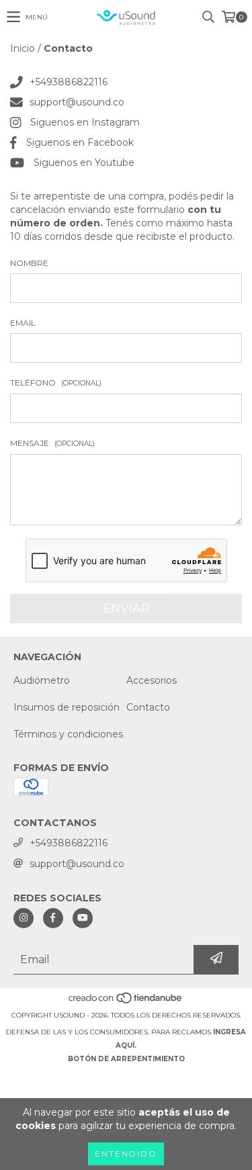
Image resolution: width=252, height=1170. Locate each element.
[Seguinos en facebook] (53, 918)
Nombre (29, 263)
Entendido (126, 1154)
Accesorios (151, 680)
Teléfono (55, 382)
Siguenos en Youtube (84, 162)
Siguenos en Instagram (85, 122)
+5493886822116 (69, 82)
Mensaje (52, 443)
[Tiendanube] (126, 1001)
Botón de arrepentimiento (126, 1058)
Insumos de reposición (66, 707)
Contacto (148, 707)
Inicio (22, 48)
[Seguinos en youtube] (83, 918)
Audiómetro (41, 680)
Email (23, 323)
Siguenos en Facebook (80, 142)
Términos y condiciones (68, 734)
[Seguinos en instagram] (23, 918)
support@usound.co (77, 102)
